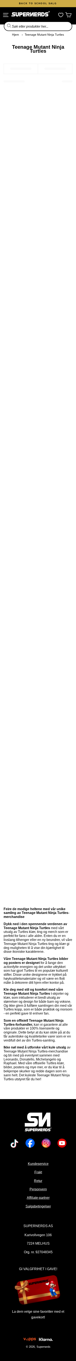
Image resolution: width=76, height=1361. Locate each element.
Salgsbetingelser (38, 1206)
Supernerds (43, 1346)
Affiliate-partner (38, 1197)
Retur (38, 1181)
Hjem (15, 34)
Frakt (38, 1172)
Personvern (38, 1189)
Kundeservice (38, 1164)
